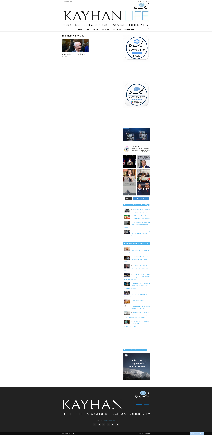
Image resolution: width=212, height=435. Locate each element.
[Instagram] (138, 1)
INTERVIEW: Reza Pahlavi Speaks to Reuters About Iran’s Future (136, 268)
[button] (148, 29)
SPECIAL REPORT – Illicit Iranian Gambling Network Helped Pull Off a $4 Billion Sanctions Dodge (137, 277)
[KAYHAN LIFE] (106, 14)
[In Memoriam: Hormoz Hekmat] (75, 45)
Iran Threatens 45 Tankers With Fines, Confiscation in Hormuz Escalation (137, 224)
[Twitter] (146, 1)
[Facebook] (135, 1)
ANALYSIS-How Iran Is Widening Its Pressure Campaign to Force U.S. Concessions (136, 294)
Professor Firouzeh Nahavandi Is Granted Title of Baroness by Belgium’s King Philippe (136, 324)
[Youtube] (149, 1)
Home (80, 29)
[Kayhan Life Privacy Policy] (144, 433)
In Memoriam (117, 29)
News (87, 29)
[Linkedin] (141, 1)
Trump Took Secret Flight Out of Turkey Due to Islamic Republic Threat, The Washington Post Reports (137, 315)
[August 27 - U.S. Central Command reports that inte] (129, 161)
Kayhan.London (128, 29)
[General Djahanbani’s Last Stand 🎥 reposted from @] (143, 188)
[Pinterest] (143, 1)
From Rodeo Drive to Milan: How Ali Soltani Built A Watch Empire (136, 259)
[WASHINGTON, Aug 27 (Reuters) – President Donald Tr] (143, 161)
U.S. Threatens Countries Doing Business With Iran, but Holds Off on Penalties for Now (137, 233)
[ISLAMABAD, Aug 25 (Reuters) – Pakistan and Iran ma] (143, 175)
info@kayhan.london (109, 420)
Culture (95, 29)
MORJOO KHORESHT (139, 301)
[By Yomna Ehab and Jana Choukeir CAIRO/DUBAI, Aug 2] (129, 188)
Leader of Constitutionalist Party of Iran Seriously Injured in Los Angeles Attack (136, 250)
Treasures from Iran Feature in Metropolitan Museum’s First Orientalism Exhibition (137, 285)
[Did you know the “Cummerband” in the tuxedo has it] (129, 175)
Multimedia (105, 29)
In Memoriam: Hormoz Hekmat (73, 54)
